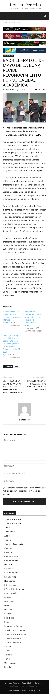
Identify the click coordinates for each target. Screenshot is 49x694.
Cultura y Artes (11, 560)
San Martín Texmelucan (15, 634)
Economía (8, 568)
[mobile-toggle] (4, 16)
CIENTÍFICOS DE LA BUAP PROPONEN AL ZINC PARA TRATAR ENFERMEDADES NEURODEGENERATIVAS (13, 387)
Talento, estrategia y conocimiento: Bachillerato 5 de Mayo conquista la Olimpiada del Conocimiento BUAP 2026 (12, 343)
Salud (7, 622)
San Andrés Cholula (13, 626)
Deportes (8, 564)
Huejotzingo (9, 581)
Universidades (14, 22)
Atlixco (7, 535)
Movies (7, 597)
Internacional (10, 585)
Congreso (8, 552)
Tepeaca (8, 650)
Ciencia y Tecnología (13, 544)
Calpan (7, 540)
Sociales (8, 646)
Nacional (8, 609)
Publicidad (9, 617)
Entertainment (11, 572)
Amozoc (7, 527)
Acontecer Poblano (12, 519)
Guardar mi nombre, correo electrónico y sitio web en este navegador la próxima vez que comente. (24, 490)
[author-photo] (24, 416)
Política (7, 613)
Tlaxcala (8, 654)
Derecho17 (10, 90)
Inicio (5, 22)
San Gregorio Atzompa (14, 630)
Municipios (9, 601)
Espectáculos (10, 576)
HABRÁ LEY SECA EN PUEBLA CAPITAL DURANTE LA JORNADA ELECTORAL (35, 385)
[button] (45, 16)
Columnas (8, 548)
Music (7, 605)
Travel (7, 659)
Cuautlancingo (11, 556)
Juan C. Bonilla (11, 593)
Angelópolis (9, 531)
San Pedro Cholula (12, 638)
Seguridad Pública (12, 642)
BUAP (17, 366)
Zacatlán (8, 667)
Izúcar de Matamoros (14, 589)
